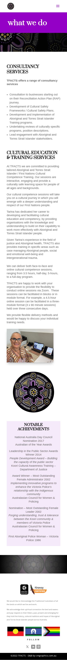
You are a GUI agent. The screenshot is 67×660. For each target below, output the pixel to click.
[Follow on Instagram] (38, 647)
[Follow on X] (27, 646)
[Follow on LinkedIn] (33, 647)
